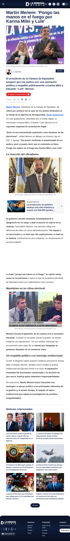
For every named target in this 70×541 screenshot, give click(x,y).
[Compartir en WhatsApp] (14, 99)
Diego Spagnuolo (54, 115)
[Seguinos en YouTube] (58, 4)
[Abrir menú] (3, 4)
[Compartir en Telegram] (26, 99)
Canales (44, 530)
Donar (29, 533)
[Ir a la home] (35, 4)
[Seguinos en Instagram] (54, 4)
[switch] (65, 4)
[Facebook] (15, 529)
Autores (30, 530)
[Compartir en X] (18, 99)
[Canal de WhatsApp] (12, 529)
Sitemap (44, 533)
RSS (43, 536)
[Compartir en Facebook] (22, 99)
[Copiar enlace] (29, 99)
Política (60, 71)
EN (46, 4)
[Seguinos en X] (49, 4)
